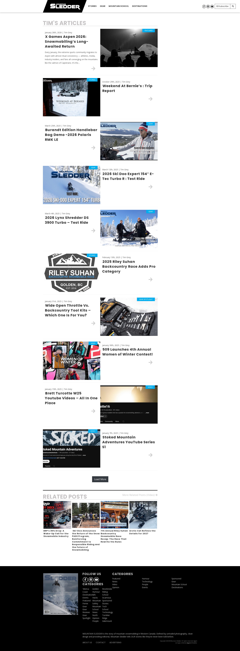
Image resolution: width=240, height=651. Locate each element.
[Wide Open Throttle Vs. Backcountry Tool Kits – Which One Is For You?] (93, 323)
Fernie (85, 603)
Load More (100, 479)
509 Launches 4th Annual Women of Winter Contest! (127, 352)
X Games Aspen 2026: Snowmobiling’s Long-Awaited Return (66, 41)
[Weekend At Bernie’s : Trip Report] (150, 99)
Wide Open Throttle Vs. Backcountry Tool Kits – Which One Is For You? (68, 310)
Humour (96, 591)
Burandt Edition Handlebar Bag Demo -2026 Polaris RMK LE (71, 134)
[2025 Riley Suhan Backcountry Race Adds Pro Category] (150, 279)
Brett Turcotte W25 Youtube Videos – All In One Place (71, 398)
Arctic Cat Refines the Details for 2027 (142, 532)
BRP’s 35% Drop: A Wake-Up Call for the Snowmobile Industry (56, 533)
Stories (92, 6)
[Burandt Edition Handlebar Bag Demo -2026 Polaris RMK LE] (93, 148)
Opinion (95, 618)
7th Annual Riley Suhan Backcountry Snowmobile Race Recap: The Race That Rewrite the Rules (114, 536)
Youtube (212, 6)
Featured (86, 600)
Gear (102, 6)
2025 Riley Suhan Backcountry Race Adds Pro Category (129, 266)
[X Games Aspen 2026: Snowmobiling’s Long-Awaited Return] (93, 68)
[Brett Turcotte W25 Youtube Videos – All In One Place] (93, 411)
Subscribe (223, 6)
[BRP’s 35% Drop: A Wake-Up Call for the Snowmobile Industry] (57, 515)
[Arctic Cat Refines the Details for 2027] (143, 515)
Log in (195, 641)
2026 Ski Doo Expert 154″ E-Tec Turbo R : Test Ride (128, 176)
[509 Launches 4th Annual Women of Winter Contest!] (150, 362)
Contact (101, 642)
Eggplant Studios (192, 643)
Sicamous (106, 597)
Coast (85, 591)
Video (114, 584)
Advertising (115, 642)
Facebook (204, 6)
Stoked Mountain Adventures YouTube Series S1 (128, 442)
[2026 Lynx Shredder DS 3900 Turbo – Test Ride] (93, 230)
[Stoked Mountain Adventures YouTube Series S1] (150, 455)
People (95, 621)
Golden (95, 589)
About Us (87, 642)
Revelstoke (107, 589)
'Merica (85, 589)
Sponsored (107, 600)
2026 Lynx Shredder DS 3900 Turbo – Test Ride (67, 220)
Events (85, 597)
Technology (107, 612)
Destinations (139, 6)
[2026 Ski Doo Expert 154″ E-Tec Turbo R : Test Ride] (150, 187)
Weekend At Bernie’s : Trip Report (127, 88)
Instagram (208, 6)
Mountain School (119, 6)
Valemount (107, 621)
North (95, 615)
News (95, 612)
